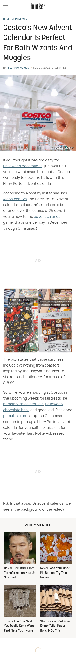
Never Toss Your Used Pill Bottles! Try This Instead (55, 573)
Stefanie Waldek (18, 67)
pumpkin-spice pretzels (23, 404)
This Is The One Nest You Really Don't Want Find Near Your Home (19, 626)
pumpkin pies (14, 416)
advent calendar (48, 217)
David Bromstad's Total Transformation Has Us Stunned (19, 573)
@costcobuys (15, 199)
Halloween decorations (22, 166)
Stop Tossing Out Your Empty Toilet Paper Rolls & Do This (55, 626)
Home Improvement (16, 19)
